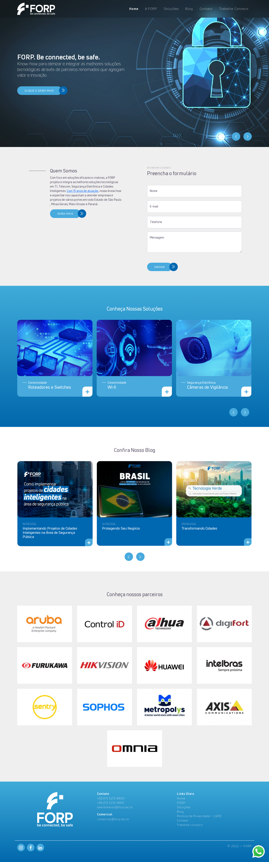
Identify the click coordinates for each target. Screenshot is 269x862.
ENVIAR (159, 267)
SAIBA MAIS (65, 213)
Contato (206, 9)
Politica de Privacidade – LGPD (199, 816)
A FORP (151, 9)
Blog (189, 9)
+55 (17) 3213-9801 (110, 803)
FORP (181, 803)
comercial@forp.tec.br (113, 819)
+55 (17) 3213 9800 (111, 798)
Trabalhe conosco (190, 825)
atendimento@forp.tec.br (115, 807)
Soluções (171, 9)
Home (133, 9)
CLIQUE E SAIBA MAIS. (39, 90)
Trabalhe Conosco (233, 9)
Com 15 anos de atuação (82, 191)
